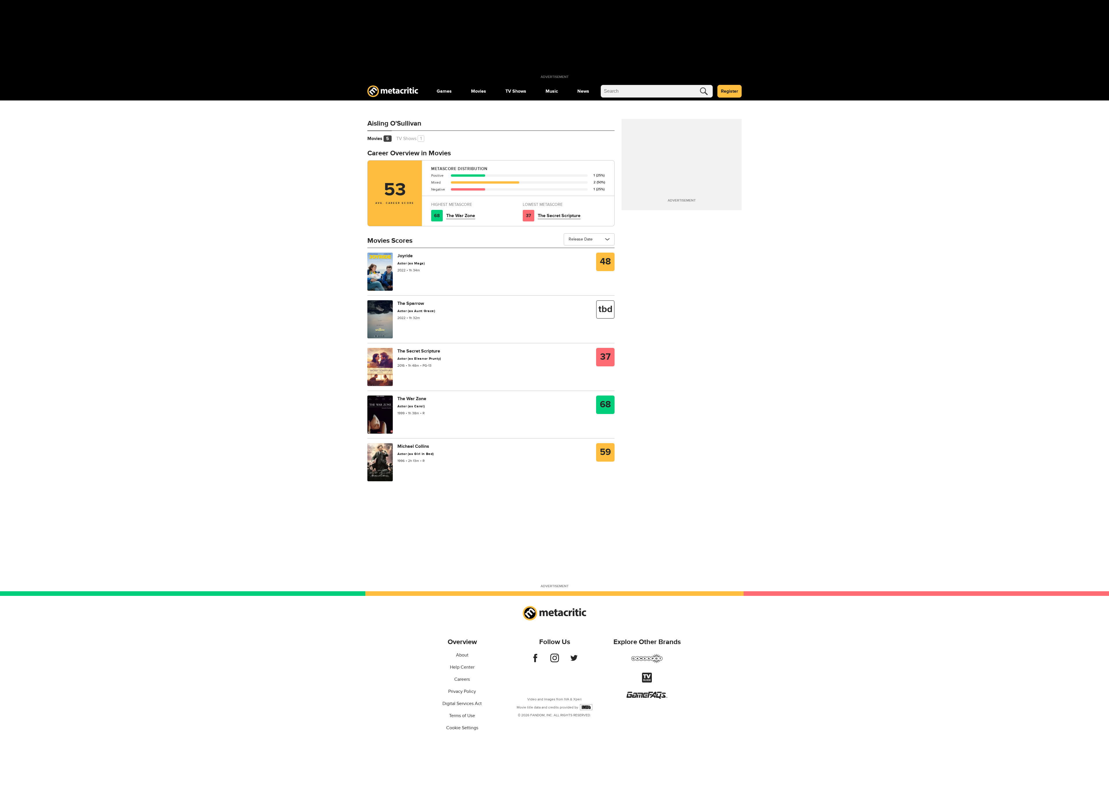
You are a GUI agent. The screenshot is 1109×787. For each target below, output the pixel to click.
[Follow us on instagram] (555, 661)
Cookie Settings (462, 728)
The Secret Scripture (559, 216)
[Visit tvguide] (647, 681)
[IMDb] (586, 707)
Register (729, 91)
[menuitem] (444, 91)
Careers (462, 679)
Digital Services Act (462, 703)
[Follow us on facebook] (535, 661)
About (462, 655)
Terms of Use (462, 716)
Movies (478, 91)
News (583, 91)
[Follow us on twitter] (574, 661)
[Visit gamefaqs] (647, 697)
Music (552, 91)
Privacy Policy (462, 691)
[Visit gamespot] (647, 662)
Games (444, 91)
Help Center (462, 667)
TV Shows (515, 91)
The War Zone (460, 216)
